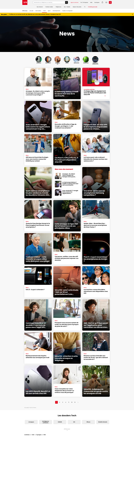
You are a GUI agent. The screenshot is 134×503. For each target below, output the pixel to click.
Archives (27, 435)
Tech (44, 10)
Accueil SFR (24, 2)
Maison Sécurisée (77, 7)
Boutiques (97, 2)
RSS (45, 435)
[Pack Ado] (96, 83)
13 (74, 402)
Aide (91, 2)
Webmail (106, 2)
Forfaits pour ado (92, 7)
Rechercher (66, 2)
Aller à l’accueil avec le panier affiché (102, 2)
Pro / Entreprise (84, 2)
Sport (49, 10)
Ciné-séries (38, 10)
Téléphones (58, 7)
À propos (39, 435)
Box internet (40, 7)
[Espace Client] (110, 2)
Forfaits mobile (49, 7)
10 (71, 402)
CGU (33, 435)
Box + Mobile (67, 7)
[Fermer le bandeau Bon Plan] (132, 14)
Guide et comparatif (67, 10)
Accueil (31, 10)
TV (84, 7)
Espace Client (110, 2)
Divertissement (56, 10)
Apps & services (74, 2)
